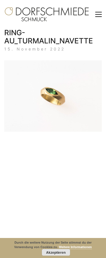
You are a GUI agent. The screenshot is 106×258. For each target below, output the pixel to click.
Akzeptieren (56, 252)
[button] (98, 14)
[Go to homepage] (46, 14)
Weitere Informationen (75, 247)
